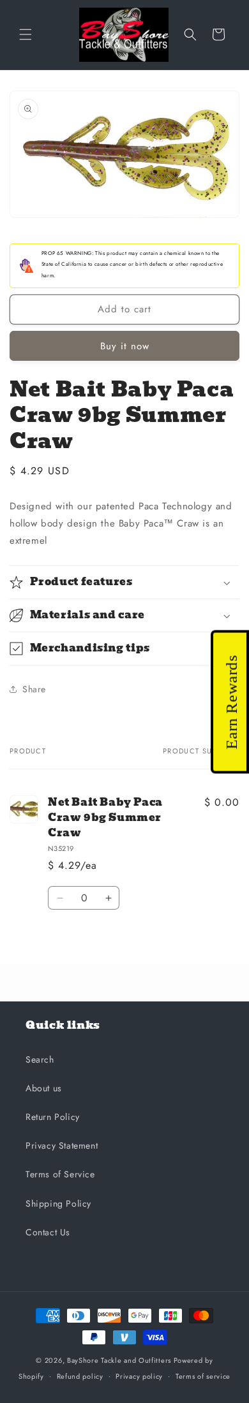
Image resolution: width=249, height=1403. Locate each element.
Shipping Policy (58, 1203)
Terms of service (203, 1376)
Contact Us (48, 1232)
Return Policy (53, 1116)
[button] (25, 34)
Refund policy (80, 1376)
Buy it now (124, 346)
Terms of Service (60, 1174)
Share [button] (34, 689)
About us (44, 1088)
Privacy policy (139, 1376)
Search (40, 1059)
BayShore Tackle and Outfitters (119, 1360)
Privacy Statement (62, 1145)
